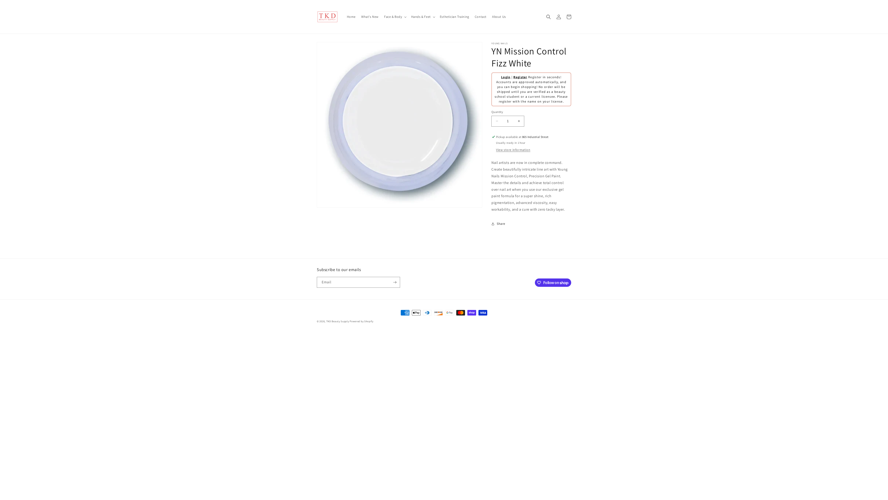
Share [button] (501, 224)
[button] (394, 17)
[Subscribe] (395, 282)
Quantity (497, 112)
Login (506, 77)
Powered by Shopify (361, 321)
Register (520, 77)
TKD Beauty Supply (337, 321)
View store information (513, 150)
